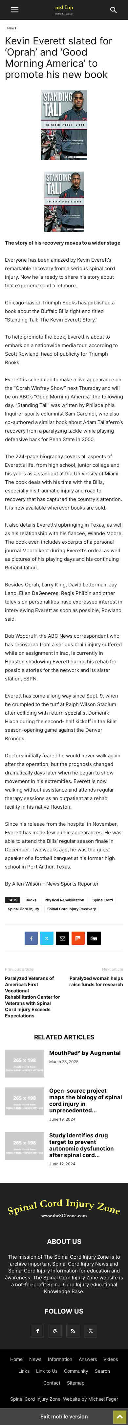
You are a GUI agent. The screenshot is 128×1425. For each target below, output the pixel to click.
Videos (110, 1359)
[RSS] (72, 1331)
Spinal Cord (103, 900)
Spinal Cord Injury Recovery (71, 909)
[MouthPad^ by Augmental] (24, 1064)
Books (31, 900)
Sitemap (76, 1383)
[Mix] (78, 938)
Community (76, 1371)
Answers (88, 1359)
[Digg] (94, 938)
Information (60, 1359)
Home (16, 1359)
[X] (46, 938)
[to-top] (119, 1414)
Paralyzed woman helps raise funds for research (96, 981)
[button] (15, 10)
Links (24, 1371)
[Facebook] (31, 938)
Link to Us (46, 1371)
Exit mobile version (64, 1416)
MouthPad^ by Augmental (85, 1053)
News (11, 28)
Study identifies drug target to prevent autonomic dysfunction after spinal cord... (81, 1145)
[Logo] (64, 1222)
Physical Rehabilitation (64, 900)
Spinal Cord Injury (23, 909)
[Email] (62, 938)
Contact (51, 1383)
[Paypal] (55, 1331)
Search (102, 1371)
